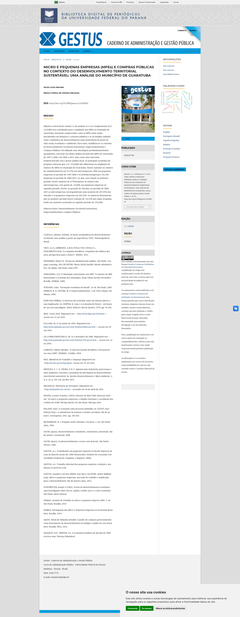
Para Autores (168, 70)
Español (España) (171, 140)
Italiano (166, 144)
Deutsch (167, 152)
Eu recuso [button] (147, 608)
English (166, 132)
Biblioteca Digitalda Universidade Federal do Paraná (104, 16)
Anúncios (74, 51)
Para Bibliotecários (171, 74)
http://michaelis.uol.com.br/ (57, 389)
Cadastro (182, 30)
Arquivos (59, 51)
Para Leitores (168, 66)
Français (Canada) (171, 148)
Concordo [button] (133, 608)
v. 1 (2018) (67, 59)
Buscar (190, 51)
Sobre (86, 51)
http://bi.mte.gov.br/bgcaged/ (58, 363)
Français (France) (171, 157)
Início (47, 59)
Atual (47, 51)
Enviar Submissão (174, 169)
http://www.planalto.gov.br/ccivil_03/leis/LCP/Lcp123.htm (70, 340)
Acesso (193, 30)
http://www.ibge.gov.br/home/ (91, 313)
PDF (127, 139)
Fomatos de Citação (135, 207)
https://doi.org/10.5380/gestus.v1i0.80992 (68, 103)
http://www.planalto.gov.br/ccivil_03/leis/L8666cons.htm (69, 327)
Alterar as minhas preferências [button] (170, 608)
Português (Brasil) (171, 136)
